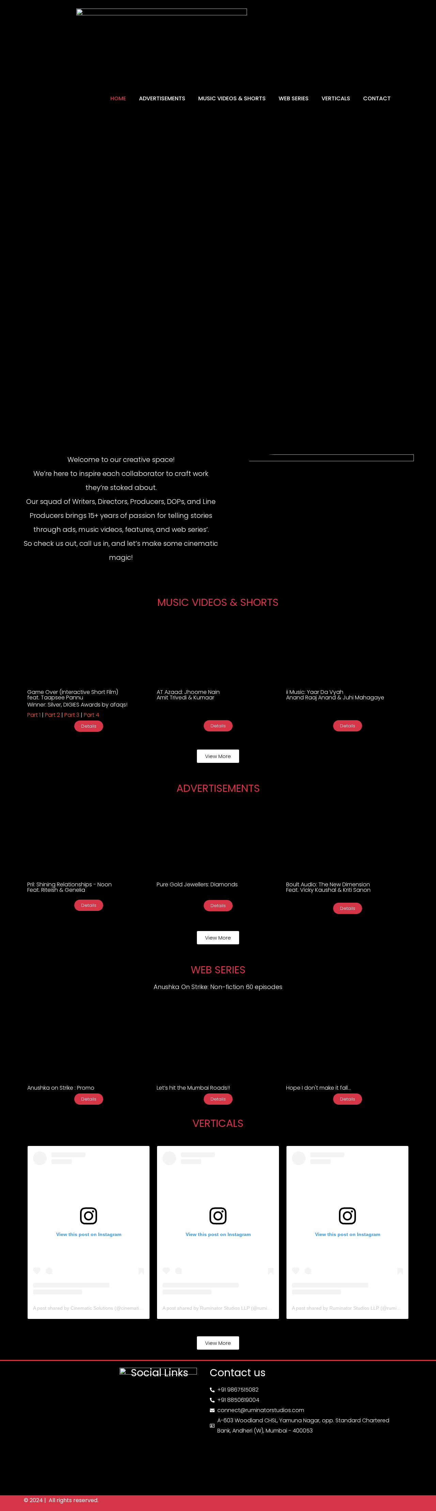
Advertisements (162, 98)
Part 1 (34, 715)
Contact (377, 98)
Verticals (336, 98)
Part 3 (71, 715)
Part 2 (52, 715)
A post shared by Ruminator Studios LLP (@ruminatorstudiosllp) (231, 1308)
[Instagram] (139, 1393)
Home (118, 98)
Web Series (294, 98)
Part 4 (91, 715)
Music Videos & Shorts (232, 98)
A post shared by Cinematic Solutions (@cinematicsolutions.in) (100, 1308)
